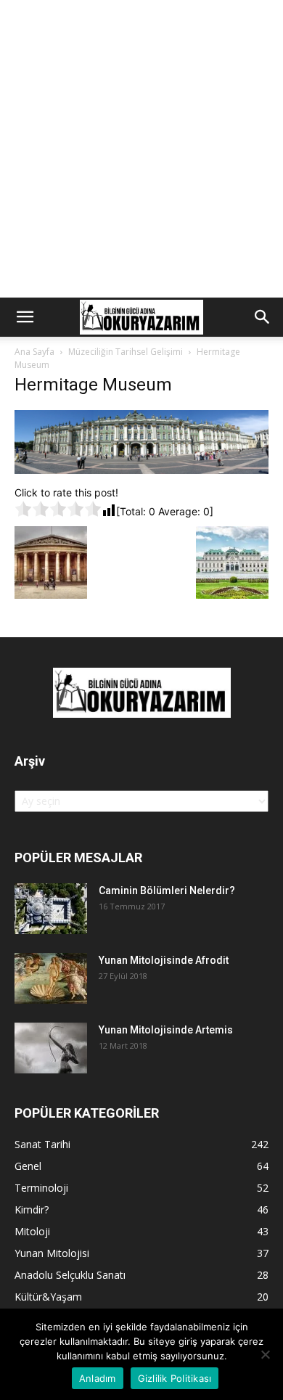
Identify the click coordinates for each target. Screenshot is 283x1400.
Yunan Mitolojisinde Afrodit (164, 960)
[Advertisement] (141, 148)
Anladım (97, 1378)
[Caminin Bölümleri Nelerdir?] (51, 908)
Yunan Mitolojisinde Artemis (166, 1030)
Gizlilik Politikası (175, 1378)
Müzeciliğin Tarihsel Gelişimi (125, 351)
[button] (24, 317)
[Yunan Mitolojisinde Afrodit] (51, 978)
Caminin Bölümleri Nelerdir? (167, 890)
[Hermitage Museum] (141, 470)
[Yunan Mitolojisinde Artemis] (51, 1048)
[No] (265, 1354)
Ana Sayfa (34, 351)
